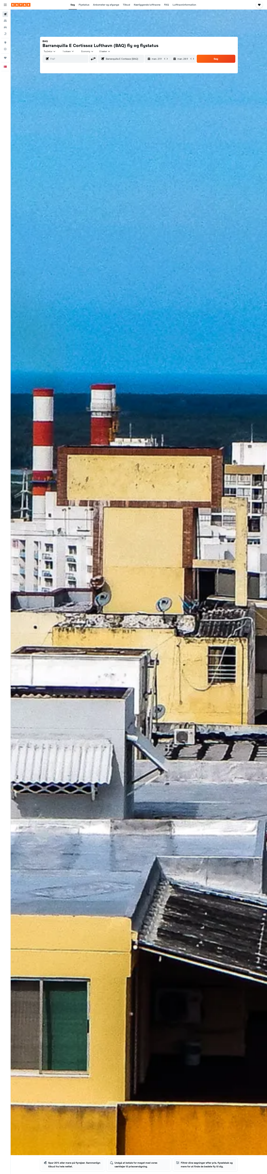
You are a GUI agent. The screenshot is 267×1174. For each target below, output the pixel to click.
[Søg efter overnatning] (5, 21)
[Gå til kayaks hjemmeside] (20, 5)
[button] (5, 4)
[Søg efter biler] (5, 27)
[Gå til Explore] (5, 42)
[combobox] (49, 51)
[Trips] (5, 58)
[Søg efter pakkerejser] (5, 34)
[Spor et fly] (5, 49)
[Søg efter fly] (5, 14)
